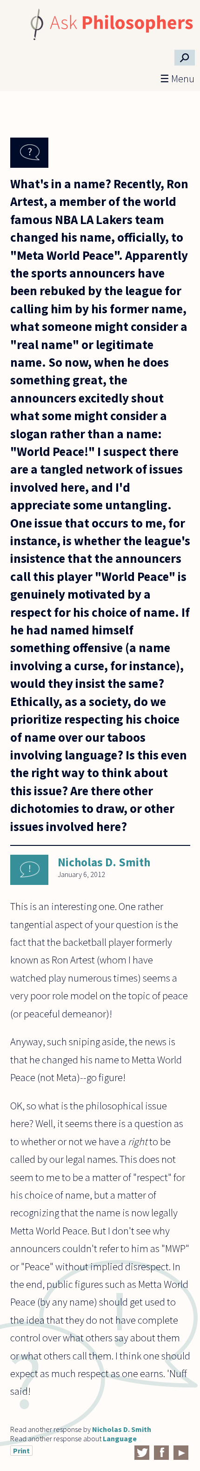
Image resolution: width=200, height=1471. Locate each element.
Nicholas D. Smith (104, 862)
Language (120, 1438)
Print (21, 1450)
